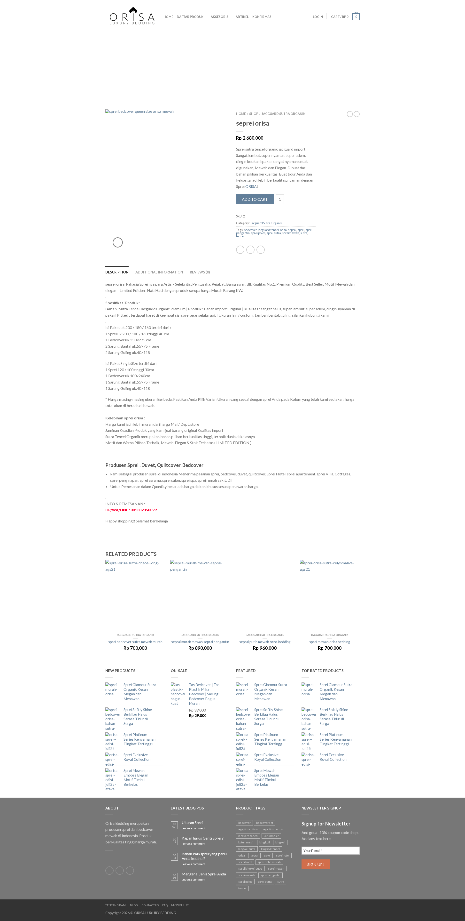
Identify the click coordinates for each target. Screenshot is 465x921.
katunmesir (271, 836)
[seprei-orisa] (167, 182)
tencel (240, 236)
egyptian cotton (273, 829)
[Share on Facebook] (240, 250)
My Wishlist (180, 905)
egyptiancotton (248, 829)
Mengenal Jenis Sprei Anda (204, 874)
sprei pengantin (270, 875)
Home (168, 17)
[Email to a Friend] (260, 250)
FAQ (165, 905)
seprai (292, 230)
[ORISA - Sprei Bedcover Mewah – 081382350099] (130, 15)
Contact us (150, 905)
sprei (301, 230)
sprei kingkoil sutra (250, 868)
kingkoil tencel (270, 849)
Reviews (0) (200, 272)
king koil (264, 842)
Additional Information (159, 272)
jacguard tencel (268, 230)
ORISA (251, 186)
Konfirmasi (262, 17)
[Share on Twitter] (250, 250)
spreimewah (290, 233)
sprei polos (258, 233)
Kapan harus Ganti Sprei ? (203, 838)
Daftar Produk (190, 17)
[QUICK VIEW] (135, 596)
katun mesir (246, 842)
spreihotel (282, 855)
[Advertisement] (232, 65)
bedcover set (264, 823)
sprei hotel (245, 862)
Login (318, 17)
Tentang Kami (115, 905)
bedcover (250, 230)
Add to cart (255, 199)
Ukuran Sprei (192, 822)
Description (117, 272)
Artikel (242, 17)
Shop (253, 114)
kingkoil (280, 842)
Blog (134, 905)
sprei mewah (246, 875)
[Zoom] (118, 242)
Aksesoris (219, 17)
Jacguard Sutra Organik (283, 114)
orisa (283, 230)
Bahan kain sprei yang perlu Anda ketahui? (204, 856)
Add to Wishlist (217, 121)
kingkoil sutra (247, 849)
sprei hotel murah (269, 862)
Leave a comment (193, 828)
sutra (303, 233)
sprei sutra (274, 233)
